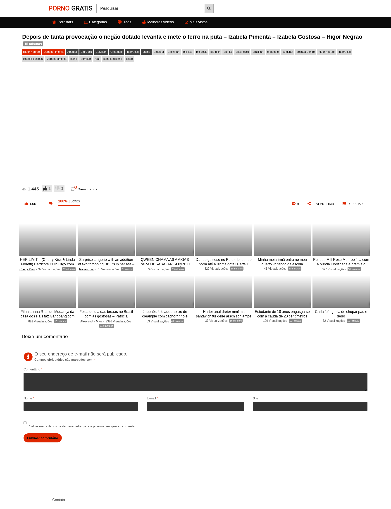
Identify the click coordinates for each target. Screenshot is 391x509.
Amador (72, 51)
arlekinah (173, 51)
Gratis (71, 8)
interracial (345, 51)
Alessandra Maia (91, 321)
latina (73, 58)
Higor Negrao (31, 51)
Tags (127, 22)
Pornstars (65, 22)
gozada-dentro (306, 51)
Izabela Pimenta (54, 51)
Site (255, 398)
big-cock (201, 51)
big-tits (228, 51)
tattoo (129, 58)
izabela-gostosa (33, 58)
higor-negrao (327, 51)
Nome (29, 398)
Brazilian (101, 51)
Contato (58, 500)
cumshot (288, 51)
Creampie (116, 51)
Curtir (35, 204)
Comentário (33, 369)
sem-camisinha (112, 58)
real (97, 58)
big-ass (187, 51)
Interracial (132, 51)
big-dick (215, 51)
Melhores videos (160, 22)
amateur (159, 51)
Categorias (98, 22)
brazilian (258, 51)
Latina (146, 51)
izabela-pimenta (57, 58)
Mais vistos (198, 22)
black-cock (242, 51)
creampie (273, 51)
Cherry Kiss (27, 269)
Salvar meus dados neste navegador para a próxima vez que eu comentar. (82, 426)
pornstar (86, 58)
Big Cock (86, 51)
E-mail (152, 398)
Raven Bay (86, 269)
